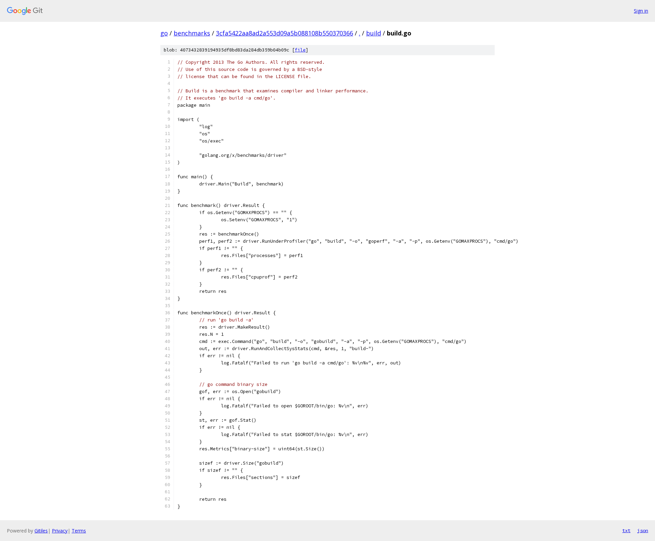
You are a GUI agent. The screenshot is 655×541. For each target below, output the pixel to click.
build (373, 33)
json (642, 530)
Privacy (60, 530)
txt (626, 530)
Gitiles (41, 530)
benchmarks (192, 33)
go (164, 33)
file (300, 50)
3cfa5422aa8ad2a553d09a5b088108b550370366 (284, 33)
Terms (79, 530)
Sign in (641, 10)
